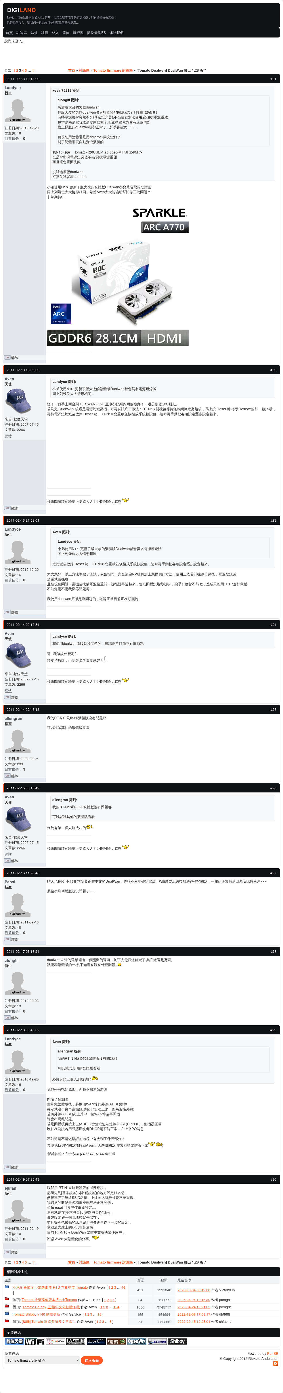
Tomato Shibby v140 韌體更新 (36, 1314)
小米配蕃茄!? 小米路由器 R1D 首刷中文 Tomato (50, 1287)
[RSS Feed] (275, 1365)
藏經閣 (78, 32)
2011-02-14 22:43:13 (23, 709)
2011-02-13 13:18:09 (23, 78)
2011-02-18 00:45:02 (23, 1029)
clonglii (12, 960)
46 (123, 1287)
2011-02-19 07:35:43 (23, 1179)
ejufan (10, 1188)
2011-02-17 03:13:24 (23, 951)
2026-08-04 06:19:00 (194, 1289)
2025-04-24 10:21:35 (194, 1306)
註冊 (44, 32)
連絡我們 (116, 32)
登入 (55, 32)
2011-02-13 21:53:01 (23, 520)
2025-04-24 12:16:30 (194, 1299)
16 (99, 1314)
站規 (34, 32)
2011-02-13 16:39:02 (23, 369)
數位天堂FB (96, 32)
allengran (13, 718)
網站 (8, 435)
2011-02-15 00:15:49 (23, 787)
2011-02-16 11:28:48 (23, 872)
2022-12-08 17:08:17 (194, 1314)
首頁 (9, 32)
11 (34, 70)
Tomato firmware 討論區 (113, 70)
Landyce (13, 87)
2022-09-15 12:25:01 (194, 1321)
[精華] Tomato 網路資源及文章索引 (49, 1321)
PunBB (272, 1353)
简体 (65, 32)
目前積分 (12, 138)
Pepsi (10, 881)
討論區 (21, 32)
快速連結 (12, 1353)
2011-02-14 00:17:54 (23, 624)
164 (116, 1306)
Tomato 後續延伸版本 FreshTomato (49, 1299)
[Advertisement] (227, 10)
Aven (9, 378)
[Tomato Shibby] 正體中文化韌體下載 (51, 1306)
